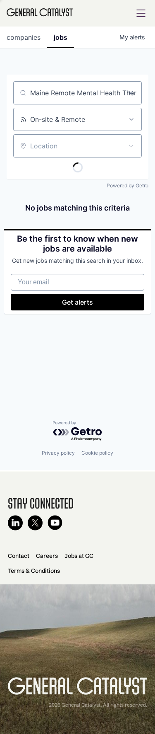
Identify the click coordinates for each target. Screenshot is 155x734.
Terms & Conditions (34, 570)
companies (24, 37)
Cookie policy (97, 453)
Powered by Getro (127, 185)
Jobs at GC (78, 556)
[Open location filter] (131, 146)
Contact (18, 556)
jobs (60, 37)
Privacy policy (58, 453)
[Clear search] (131, 93)
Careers (47, 556)
